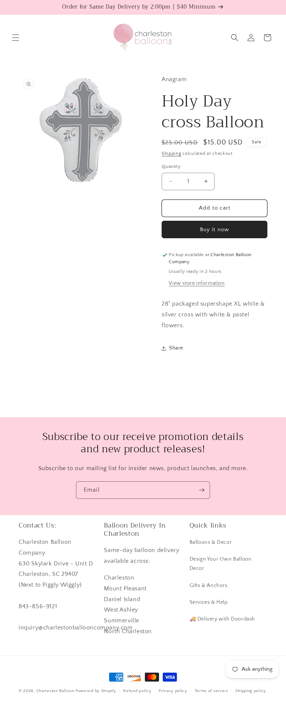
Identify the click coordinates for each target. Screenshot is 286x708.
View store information (197, 283)
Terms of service (211, 691)
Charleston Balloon (55, 691)
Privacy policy (173, 691)
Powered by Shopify (96, 691)
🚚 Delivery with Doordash (222, 619)
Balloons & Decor (211, 542)
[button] (15, 37)
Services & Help (209, 602)
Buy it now (214, 229)
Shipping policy (250, 691)
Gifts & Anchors (209, 586)
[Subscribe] (201, 490)
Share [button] (176, 348)
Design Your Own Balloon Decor (221, 563)
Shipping (171, 153)
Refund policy (137, 691)
